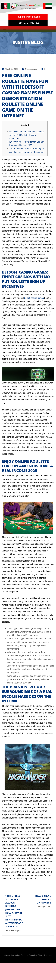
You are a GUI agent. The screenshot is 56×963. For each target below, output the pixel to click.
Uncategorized (31, 69)
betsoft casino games (34, 298)
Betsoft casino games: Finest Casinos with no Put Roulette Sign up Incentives (26, 135)
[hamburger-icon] (4, 29)
